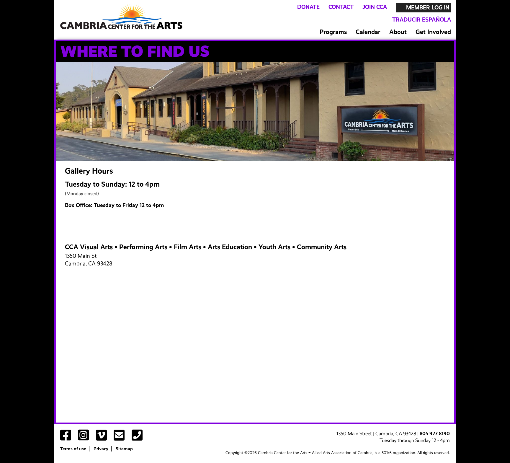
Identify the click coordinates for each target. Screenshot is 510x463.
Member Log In (427, 7)
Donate (308, 7)
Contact (341, 7)
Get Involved (433, 31)
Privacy (101, 448)
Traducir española (421, 19)
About (398, 31)
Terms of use (73, 448)
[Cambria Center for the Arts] (121, 15)
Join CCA (374, 7)
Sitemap (124, 448)
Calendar (368, 31)
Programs (333, 31)
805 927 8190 (435, 433)
